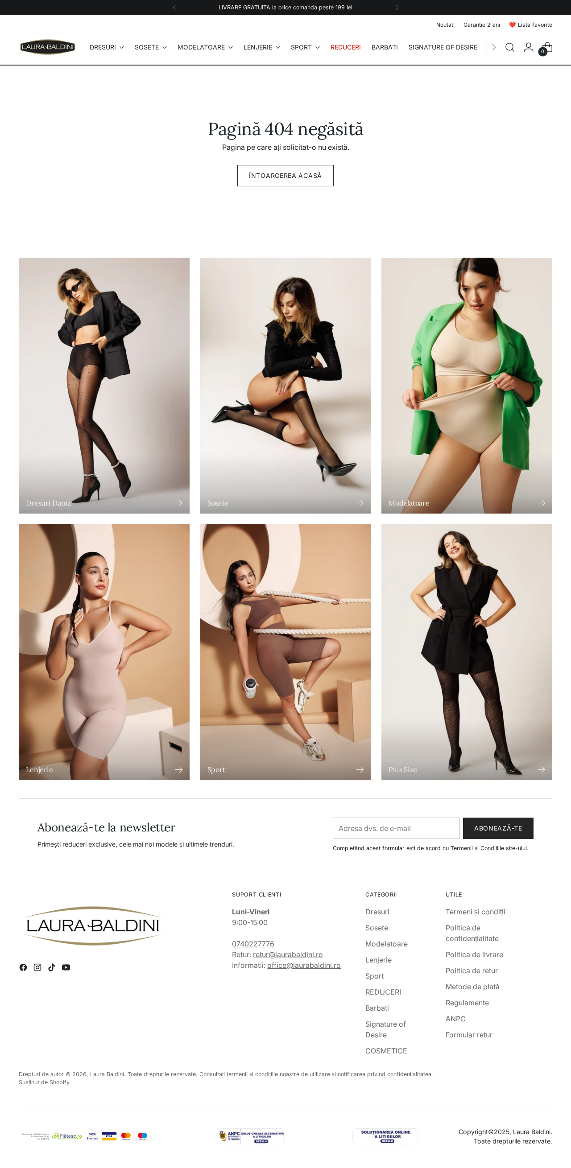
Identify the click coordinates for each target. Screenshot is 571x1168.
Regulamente (467, 1002)
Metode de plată (473, 986)
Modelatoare (386, 943)
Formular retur (469, 1034)
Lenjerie (378, 959)
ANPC (456, 1018)
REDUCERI (383, 991)
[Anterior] (174, 7)
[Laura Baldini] (48, 47)
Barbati (377, 1007)
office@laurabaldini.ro (304, 965)
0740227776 (253, 943)
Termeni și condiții (475, 911)
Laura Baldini (107, 1074)
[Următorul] (397, 7)
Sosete (376, 927)
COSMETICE (386, 1050)
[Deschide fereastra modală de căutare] (510, 47)
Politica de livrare (474, 954)
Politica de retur (472, 970)
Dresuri (377, 911)
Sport (374, 975)
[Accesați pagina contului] (529, 47)
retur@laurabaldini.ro (288, 954)
